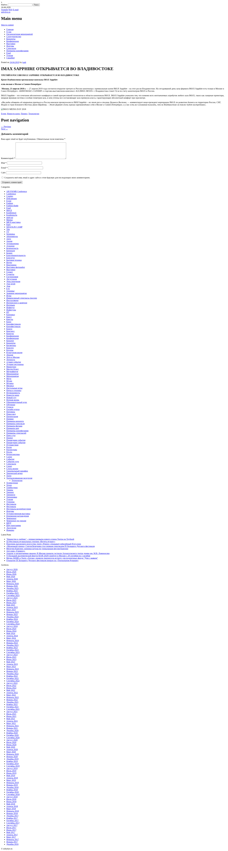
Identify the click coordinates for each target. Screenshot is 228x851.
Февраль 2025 (12, 612)
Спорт (9, 466)
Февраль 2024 (12, 640)
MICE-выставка (13, 222)
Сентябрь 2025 (13, 595)
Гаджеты (10, 274)
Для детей (10, 284)
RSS (10, 10)
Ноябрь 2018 (12, 790)
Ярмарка (10, 530)
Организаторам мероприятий (19, 34)
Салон (9, 457)
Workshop (10, 234)
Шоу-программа (13, 525)
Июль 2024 (11, 629)
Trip (8, 229)
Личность (10, 360)
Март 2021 (11, 723)
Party (8, 224)
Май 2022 (10, 690)
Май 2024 (10, 633)
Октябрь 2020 (12, 735)
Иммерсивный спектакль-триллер (21, 298)
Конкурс (10, 333)
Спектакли (11, 48)
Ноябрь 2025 (12, 591)
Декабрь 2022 (12, 674)
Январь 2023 (12, 671)
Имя (3, 163)
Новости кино (13, 114)
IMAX (9, 210)
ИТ (7, 312)
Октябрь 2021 (12, 707)
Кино (8, 322)
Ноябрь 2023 (12, 647)
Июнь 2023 (11, 659)
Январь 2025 (12, 614)
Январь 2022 (12, 700)
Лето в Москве (13, 357)
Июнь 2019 (11, 773)
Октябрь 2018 (12, 792)
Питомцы (10, 412)
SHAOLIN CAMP (14, 227)
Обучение (10, 405)
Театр (8, 476)
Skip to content (7, 25)
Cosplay (9, 196)
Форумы (10, 46)
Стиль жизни (12, 468)
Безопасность (12, 248)
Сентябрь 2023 (13, 652)
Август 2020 (12, 740)
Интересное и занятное (16, 303)
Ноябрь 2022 (12, 676)
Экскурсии (11, 528)
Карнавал (10, 314)
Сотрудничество (13, 36)
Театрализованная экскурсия (19, 478)
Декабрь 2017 (12, 816)
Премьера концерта (15, 421)
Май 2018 (10, 804)
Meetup (9, 220)
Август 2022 (12, 683)
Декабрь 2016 (12, 844)
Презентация (12, 416)
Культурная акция (14, 352)
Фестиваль (11, 506)
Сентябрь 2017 (13, 823)
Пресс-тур (10, 435)
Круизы (9, 350)
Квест (9, 317)
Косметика (11, 345)
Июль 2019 (11, 771)
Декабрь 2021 (12, 702)
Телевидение (12, 483)
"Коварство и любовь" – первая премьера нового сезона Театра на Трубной (40, 539)
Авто (8, 239)
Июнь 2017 (11, 830)
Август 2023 (12, 655)
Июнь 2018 (11, 801)
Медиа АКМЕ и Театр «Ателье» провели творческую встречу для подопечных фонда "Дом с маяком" (52, 558)
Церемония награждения (17, 516)
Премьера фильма (14, 426)
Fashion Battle (12, 206)
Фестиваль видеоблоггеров (18, 509)
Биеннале (10, 251)
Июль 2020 (11, 742)
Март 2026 (11, 581)
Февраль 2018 (12, 811)
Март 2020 (11, 752)
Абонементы (12, 236)
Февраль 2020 (12, 754)
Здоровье (10, 291)
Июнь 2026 (11, 574)
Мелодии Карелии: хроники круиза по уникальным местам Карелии (37, 549)
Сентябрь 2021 (13, 709)
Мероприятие (12, 374)
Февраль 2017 (12, 839)
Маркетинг (11, 367)
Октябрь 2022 (12, 678)
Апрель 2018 (12, 806)
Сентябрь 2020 (13, 737)
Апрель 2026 (12, 579)
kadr (24, 62)
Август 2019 (12, 768)
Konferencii (11, 213)
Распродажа (11, 450)
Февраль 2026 (12, 584)
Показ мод (11, 414)
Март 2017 (11, 837)
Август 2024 (12, 626)
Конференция (12, 338)
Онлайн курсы (13, 409)
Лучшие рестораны (15, 364)
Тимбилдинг (12, 487)
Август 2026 (12, 569)
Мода (8, 378)
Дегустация (11, 279)
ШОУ (8, 523)
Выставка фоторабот (15, 267)
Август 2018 (12, 797)
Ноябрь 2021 (12, 704)
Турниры (10, 502)
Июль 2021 (11, 714)
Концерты (10, 39)
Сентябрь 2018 (13, 794)
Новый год (11, 397)
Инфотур (10, 307)
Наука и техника (13, 390)
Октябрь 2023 (12, 650)
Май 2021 (10, 719)
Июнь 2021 (11, 716)
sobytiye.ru (5, 12)
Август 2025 (12, 598)
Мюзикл (10, 386)
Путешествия (12, 445)
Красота (10, 348)
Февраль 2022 (12, 697)
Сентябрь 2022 (13, 681)
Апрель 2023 (12, 664)
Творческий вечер (14, 473)
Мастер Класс (12, 369)
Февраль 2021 (12, 726)
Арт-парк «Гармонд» (15, 551)
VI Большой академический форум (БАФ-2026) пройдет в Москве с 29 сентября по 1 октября (48, 556)
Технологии (33, 114)
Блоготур (10, 258)
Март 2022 (11, 695)
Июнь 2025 (11, 602)
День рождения (13, 281)
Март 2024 (11, 638)
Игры (8, 296)
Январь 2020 (12, 756)
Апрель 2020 (12, 749)
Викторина (11, 265)
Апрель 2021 (12, 721)
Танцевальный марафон (17, 471)
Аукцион (10, 246)
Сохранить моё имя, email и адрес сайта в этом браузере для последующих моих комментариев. (47, 177)
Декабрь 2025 (12, 588)
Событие (10, 459)
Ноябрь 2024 (12, 619)
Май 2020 (10, 747)
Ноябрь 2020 (12, 733)
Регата (9, 452)
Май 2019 (10, 775)
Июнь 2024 (11, 631)
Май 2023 (10, 662)
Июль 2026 (11, 572)
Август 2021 (12, 711)
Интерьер (10, 305)
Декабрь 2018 (12, 787)
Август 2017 (12, 825)
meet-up (9, 217)
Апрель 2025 (12, 607)
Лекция (9, 355)
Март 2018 (11, 809)
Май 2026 (10, 576)
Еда (8, 288)
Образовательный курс (16, 402)
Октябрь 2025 (12, 593)
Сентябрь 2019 (13, 766)
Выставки (10, 44)
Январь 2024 (12, 643)
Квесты (9, 319)
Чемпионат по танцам (16, 521)
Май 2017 (10, 832)
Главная (9, 29)
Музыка (9, 383)
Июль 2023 (11, 657)
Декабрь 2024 (12, 617)
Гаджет (9, 272)
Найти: (4, 5)
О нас (8, 32)
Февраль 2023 (12, 669)
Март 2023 (11, 666)
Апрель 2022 (12, 692)
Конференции (12, 41)
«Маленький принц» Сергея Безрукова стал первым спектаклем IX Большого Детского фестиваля (50, 546)
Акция (9, 241)
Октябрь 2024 (12, 621)
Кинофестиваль (13, 326)
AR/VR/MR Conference (16, 191)
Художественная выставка (18, 513)
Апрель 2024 (12, 636)
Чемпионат (11, 518)
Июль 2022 (11, 685)
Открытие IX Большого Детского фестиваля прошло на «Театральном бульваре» (42, 560)
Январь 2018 (12, 813)
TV (7, 232)
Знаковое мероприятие (16, 293)
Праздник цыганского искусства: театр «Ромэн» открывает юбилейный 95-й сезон (43, 544)
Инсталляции (12, 300)
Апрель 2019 (12, 778)
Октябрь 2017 (12, 820)
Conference (11, 194)
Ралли (9, 447)
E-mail (15, 10)
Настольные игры (14, 388)
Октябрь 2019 (12, 764)
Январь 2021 (12, 728)
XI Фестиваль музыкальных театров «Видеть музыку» (30, 541)
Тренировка (11, 497)
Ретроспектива (13, 454)
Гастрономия (12, 277)
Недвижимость (13, 393)
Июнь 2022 (11, 688)
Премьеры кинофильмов (17, 51)
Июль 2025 (11, 600)
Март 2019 (11, 780)
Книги (9, 329)
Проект (24, 114)
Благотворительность (16, 255)
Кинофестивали (13, 324)
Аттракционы (12, 243)
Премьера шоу (12, 428)
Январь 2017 (12, 842)
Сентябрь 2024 (13, 624)
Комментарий (8, 158)
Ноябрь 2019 (12, 761)
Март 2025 (11, 610)
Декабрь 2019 (12, 759)
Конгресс (10, 331)
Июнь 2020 (11, 745)
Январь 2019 (12, 785)
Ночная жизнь (12, 400)
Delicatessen (11, 198)
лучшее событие (13, 362)
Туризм (9, 55)
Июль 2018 (11, 799)
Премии (10, 419)
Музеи (9, 381)
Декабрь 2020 (12, 730)
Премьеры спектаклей (16, 433)
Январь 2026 (12, 586)
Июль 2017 (11, 828)
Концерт (10, 341)
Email (4, 168)
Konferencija (11, 215)
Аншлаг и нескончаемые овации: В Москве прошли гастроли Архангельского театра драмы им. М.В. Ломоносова (58, 553)
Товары (9, 490)
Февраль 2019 (12, 783)
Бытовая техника (14, 260)
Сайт (3, 172)
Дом (8, 286)
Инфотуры (11, 310)
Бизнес (9, 253)
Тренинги (10, 495)
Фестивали (11, 504)
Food (8, 53)
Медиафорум (12, 371)
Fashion (9, 203)
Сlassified (10, 58)
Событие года (12, 461)
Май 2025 (10, 605)
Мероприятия (12, 376)
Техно (9, 485)
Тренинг (10, 492)
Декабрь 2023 (12, 645)
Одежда (9, 407)
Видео (9, 262)
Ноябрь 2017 (12, 818)
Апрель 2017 (12, 835)
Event (3, 114)
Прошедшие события (15, 440)
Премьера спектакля (15, 423)
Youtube (4, 10)
